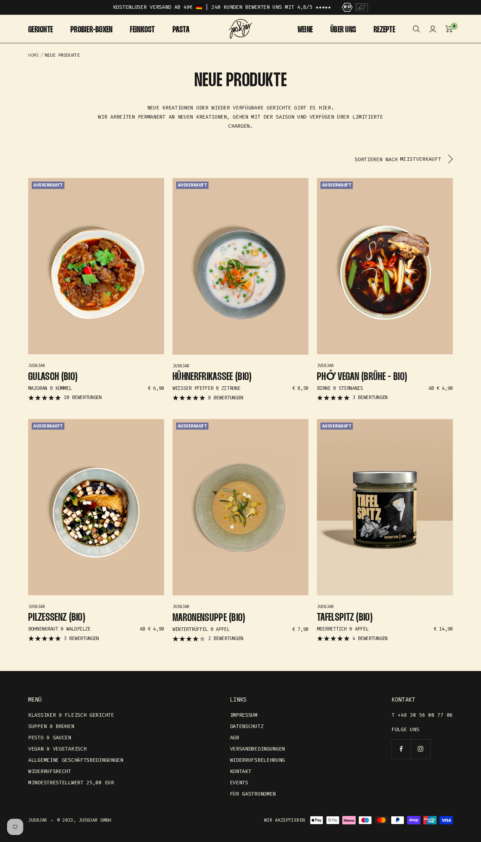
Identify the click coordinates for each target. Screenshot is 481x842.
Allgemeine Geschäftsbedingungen (75, 760)
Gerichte (40, 30)
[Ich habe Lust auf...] (416, 29)
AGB (234, 737)
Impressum (243, 714)
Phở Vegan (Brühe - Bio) (362, 377)
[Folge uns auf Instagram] (420, 749)
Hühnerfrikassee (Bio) (212, 377)
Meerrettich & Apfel (342, 629)
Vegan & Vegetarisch (57, 748)
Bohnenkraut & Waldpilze (59, 629)
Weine (305, 30)
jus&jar (36, 365)
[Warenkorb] (449, 29)
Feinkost (142, 30)
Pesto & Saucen (49, 737)
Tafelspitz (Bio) (345, 618)
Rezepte (384, 30)
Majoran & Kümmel (49, 388)
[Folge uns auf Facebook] (401, 749)
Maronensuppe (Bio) (209, 618)
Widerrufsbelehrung (257, 760)
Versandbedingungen (257, 748)
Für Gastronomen (253, 793)
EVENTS (239, 782)
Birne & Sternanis (340, 388)
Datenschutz (247, 726)
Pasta (181, 30)
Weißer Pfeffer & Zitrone (207, 388)
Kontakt (240, 771)
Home (33, 55)
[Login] (432, 29)
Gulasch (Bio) (52, 377)
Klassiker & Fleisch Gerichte (71, 714)
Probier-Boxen (91, 30)
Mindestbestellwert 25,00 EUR (71, 782)
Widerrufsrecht (49, 771)
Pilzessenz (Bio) (56, 618)
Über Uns (343, 30)
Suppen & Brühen (51, 726)
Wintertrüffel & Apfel (201, 629)
